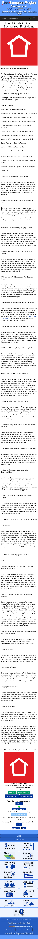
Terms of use (10, 930)
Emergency (13, 18)
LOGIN (19, 824)
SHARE (19, 804)
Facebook (12, 792)
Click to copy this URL (19, 814)
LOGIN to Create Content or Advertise (19, 919)
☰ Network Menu (19, 840)
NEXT (24, 828)
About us (29, 930)
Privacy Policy (20, 930)
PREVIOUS (15, 828)
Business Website (26, 796)
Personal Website (23, 792)
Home (4, 18)
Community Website (12, 796)
